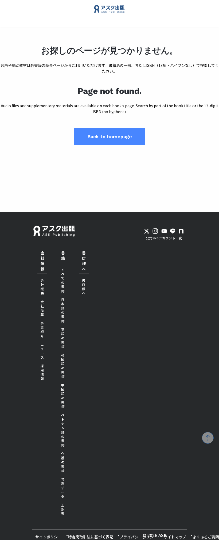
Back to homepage (109, 136)
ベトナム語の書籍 (63, 430)
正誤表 (63, 509)
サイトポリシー (48, 536)
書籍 (63, 255)
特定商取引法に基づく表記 (90, 536)
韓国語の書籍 (63, 366)
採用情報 (42, 372)
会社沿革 (42, 308)
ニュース (42, 350)
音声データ (63, 488)
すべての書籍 (63, 280)
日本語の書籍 (63, 310)
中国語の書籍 (63, 396)
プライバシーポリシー (138, 536)
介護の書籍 (63, 462)
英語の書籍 (63, 338)
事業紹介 (42, 329)
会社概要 (42, 286)
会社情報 (42, 260)
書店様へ (84, 260)
